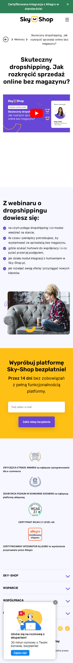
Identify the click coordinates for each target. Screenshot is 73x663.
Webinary (19, 39)
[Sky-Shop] (36, 21)
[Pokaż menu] (67, 19)
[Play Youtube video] (36, 113)
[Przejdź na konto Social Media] (60, 629)
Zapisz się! (20, 652)
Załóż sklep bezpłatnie (36, 421)
